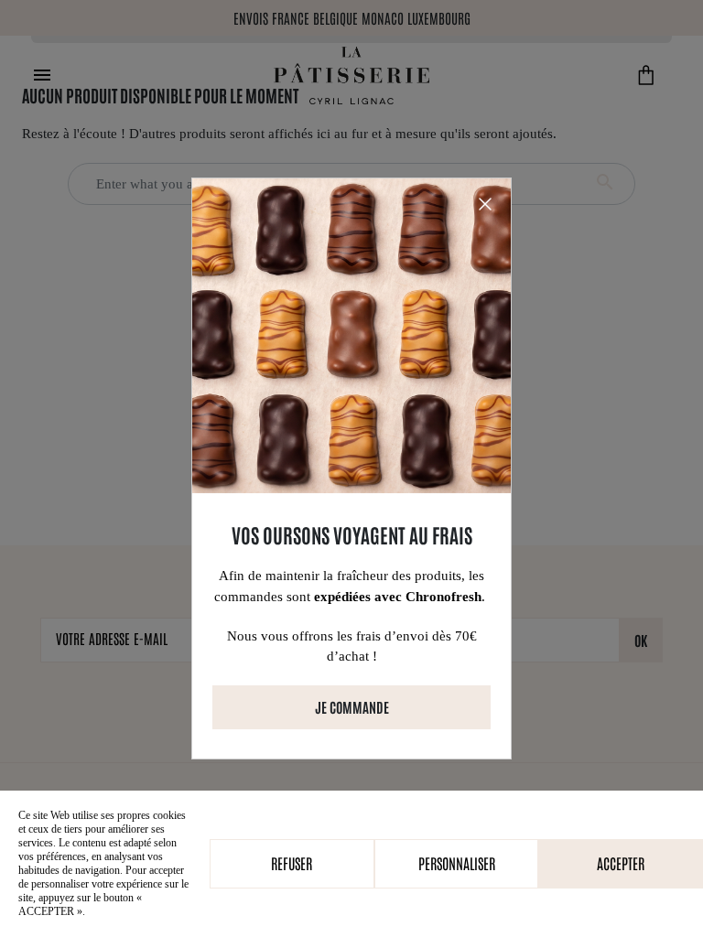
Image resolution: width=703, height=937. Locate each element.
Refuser (291, 863)
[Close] (485, 204)
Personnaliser (456, 863)
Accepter (620, 863)
